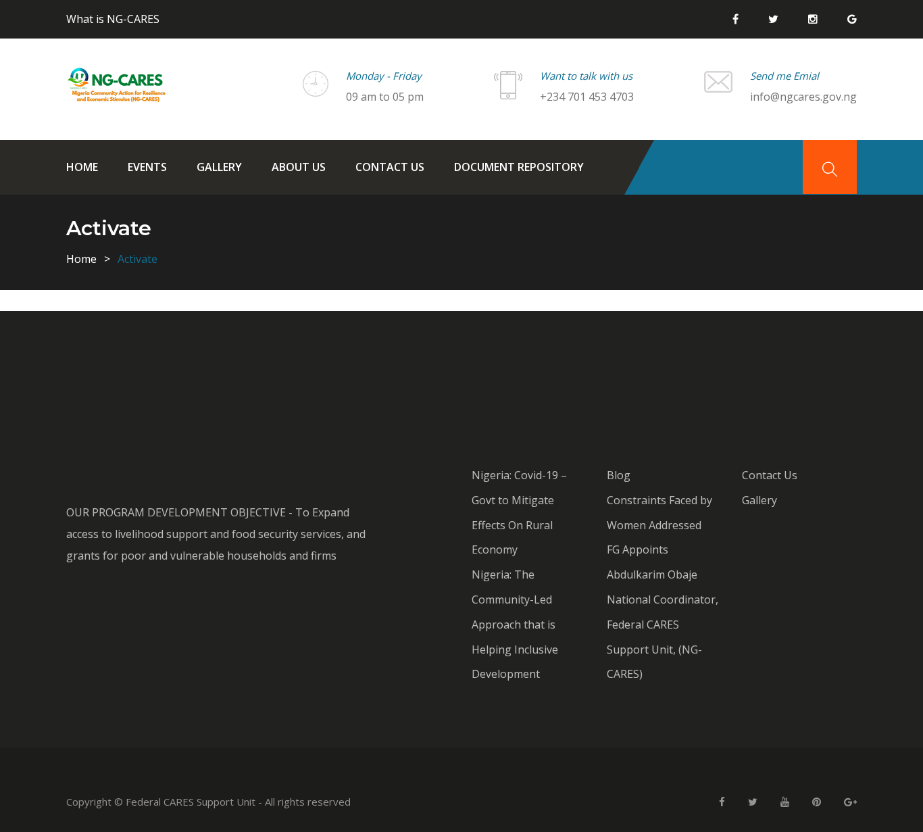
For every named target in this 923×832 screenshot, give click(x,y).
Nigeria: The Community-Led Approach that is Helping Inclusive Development (515, 624)
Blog (618, 475)
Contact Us (389, 167)
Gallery (219, 167)
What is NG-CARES (112, 18)
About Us (299, 167)
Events (147, 167)
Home (82, 167)
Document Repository (519, 167)
